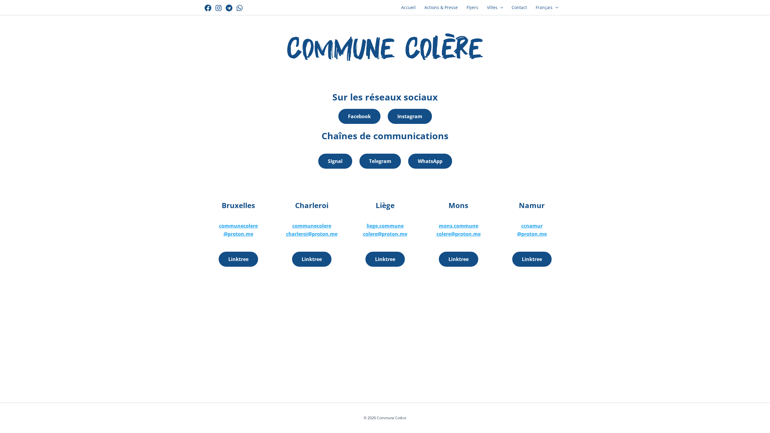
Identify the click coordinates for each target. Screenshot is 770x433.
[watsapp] (239, 8)
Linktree (238, 259)
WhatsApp (430, 161)
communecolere (238, 226)
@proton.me (238, 234)
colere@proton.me (385, 234)
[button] (500, 7)
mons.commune (458, 226)
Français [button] (544, 7)
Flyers (472, 7)
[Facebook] (208, 8)
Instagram (409, 116)
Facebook (359, 116)
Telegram (380, 161)
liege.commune (385, 226)
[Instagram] (218, 8)
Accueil (408, 7)
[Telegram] (229, 8)
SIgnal (335, 161)
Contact (519, 7)
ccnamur (532, 226)
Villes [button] (492, 7)
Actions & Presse (441, 7)
